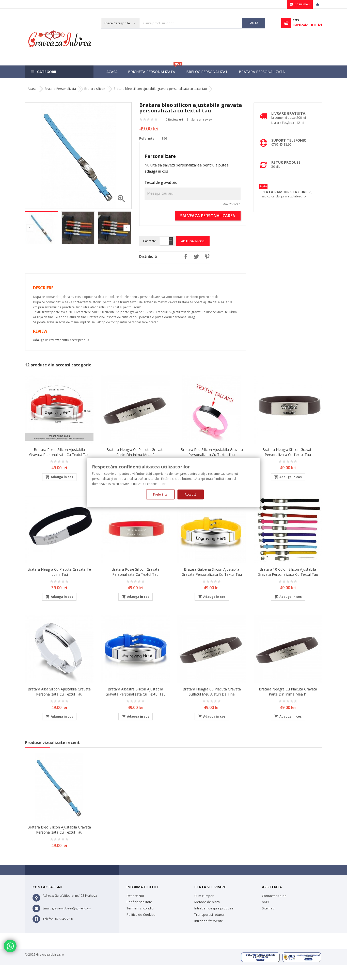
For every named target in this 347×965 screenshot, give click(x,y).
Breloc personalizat (207, 71)
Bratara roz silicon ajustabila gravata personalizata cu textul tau (212, 452)
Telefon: (48, 919)
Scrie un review (202, 119)
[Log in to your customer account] (317, 4)
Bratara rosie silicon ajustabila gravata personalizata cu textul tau (59, 452)
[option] (42, 227)
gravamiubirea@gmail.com (71, 908)
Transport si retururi (209, 914)
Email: (47, 908)
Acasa (112, 71)
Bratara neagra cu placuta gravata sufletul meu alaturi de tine (212, 692)
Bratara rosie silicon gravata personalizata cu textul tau (136, 572)
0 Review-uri (174, 119)
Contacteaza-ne (274, 895)
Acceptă (190, 494)
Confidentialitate (139, 902)
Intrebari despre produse (213, 908)
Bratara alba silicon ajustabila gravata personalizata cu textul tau (59, 692)
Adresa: (48, 895)
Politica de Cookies (141, 914)
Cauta (253, 23)
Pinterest (206, 256)
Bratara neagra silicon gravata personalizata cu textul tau (287, 452)
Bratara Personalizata (262, 71)
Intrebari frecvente (208, 921)
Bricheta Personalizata (154, 69)
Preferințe (160, 494)
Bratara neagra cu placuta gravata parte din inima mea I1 (288, 692)
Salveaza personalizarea (207, 215)
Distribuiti (184, 256)
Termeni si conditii (140, 908)
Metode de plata (207, 902)
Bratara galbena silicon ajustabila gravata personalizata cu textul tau (212, 572)
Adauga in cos (192, 241)
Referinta (146, 138)
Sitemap (268, 908)
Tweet (195, 256)
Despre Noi (135, 895)
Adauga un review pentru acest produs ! (61, 340)
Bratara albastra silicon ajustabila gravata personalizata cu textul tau (135, 692)
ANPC (266, 902)
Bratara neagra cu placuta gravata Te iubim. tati (59, 572)
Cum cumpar (204, 895)
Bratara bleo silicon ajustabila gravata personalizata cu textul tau (59, 830)
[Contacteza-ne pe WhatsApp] (10, 946)
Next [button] (126, 228)
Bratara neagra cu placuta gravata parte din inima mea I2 (135, 452)
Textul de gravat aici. (161, 182)
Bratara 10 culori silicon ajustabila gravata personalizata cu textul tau (288, 572)
